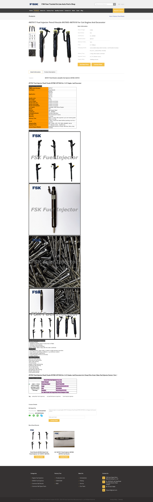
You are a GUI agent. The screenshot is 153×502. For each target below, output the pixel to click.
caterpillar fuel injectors (38, 396)
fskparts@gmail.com (111, 490)
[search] (114, 4)
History (82, 480)
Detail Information (35, 72)
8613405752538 (39, 413)
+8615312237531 (41, 411)
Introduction (83, 478)
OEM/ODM (59, 480)
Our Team (82, 486)
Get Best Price (84, 64)
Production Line (60, 478)
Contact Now (98, 64)
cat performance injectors (54, 396)
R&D (57, 483)
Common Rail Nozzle (38, 483)
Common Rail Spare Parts (39, 486)
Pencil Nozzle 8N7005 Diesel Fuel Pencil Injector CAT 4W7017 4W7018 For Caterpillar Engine (39, 453)
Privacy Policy (113, 499)
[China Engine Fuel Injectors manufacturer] (34, 4)
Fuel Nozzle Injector (68, 396)
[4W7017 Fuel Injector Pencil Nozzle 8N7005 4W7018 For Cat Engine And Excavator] (32, 29)
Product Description (49, 72)
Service (82, 483)
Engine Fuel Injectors (37, 478)
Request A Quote (118, 10)
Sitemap (120, 499)
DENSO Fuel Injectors (38, 480)
